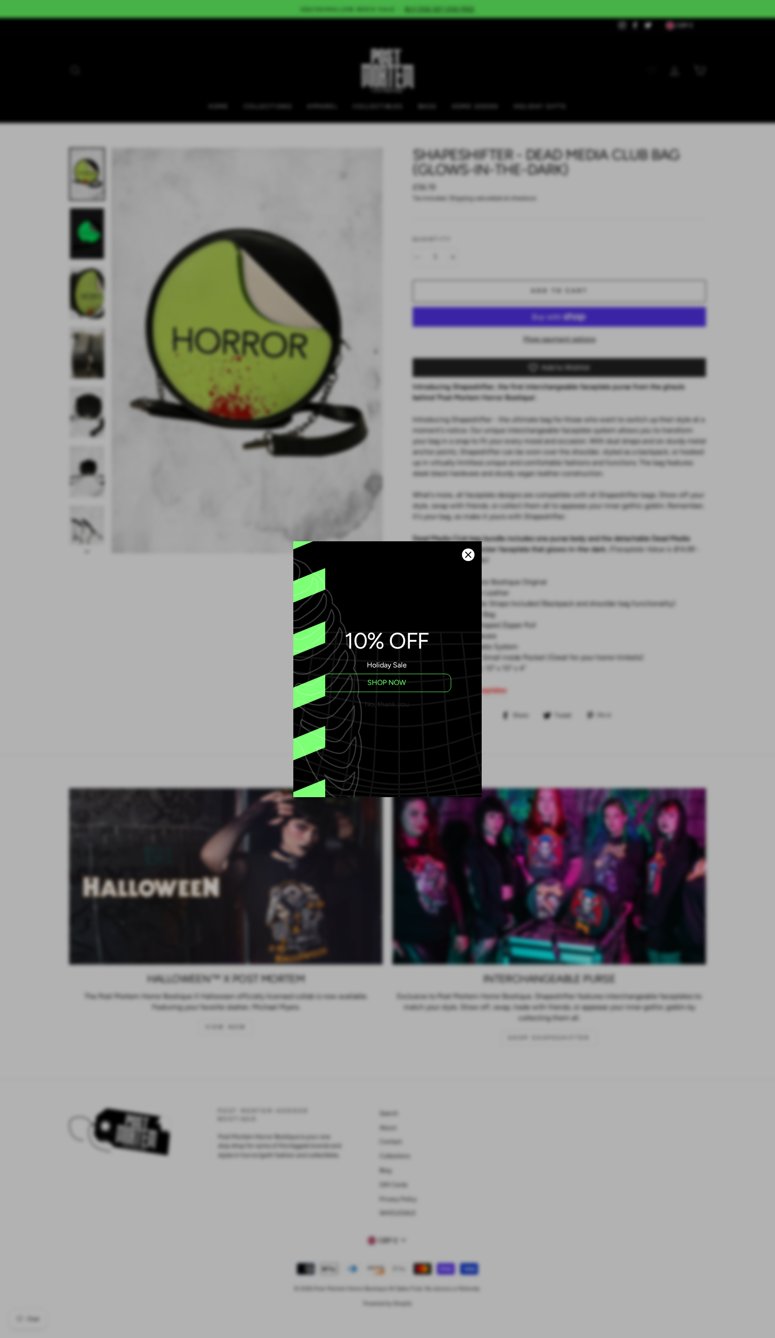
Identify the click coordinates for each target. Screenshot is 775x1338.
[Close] (468, 554)
